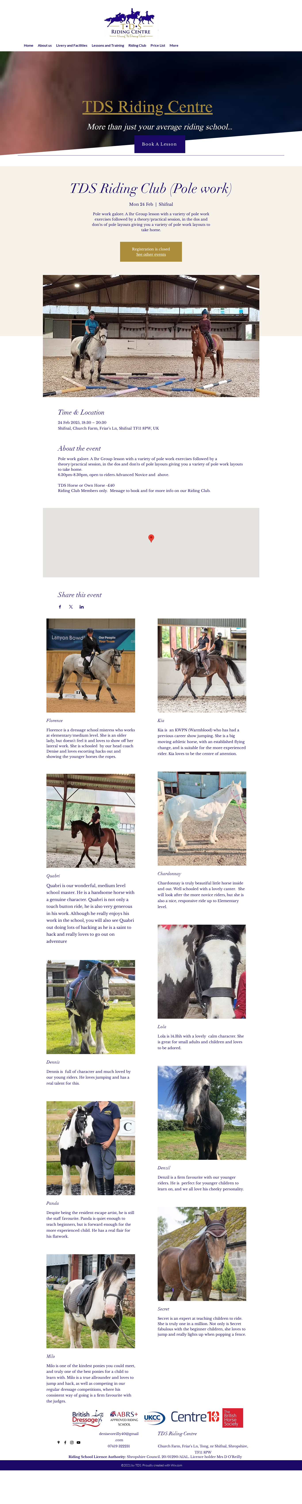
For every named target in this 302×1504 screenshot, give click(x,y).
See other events (151, 254)
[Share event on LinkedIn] (82, 607)
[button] (45, 45)
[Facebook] (65, 1442)
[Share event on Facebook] (60, 607)
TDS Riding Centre (177, 1434)
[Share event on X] (71, 607)
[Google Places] (58, 1442)
